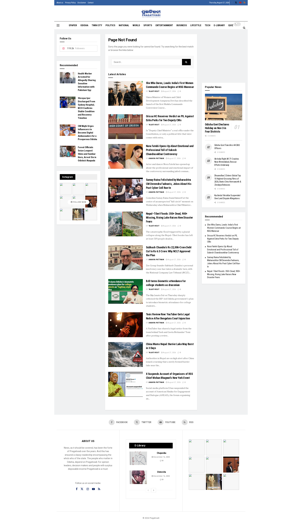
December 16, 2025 (161, 457)
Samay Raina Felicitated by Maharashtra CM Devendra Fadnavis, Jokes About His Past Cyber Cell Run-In (168, 183)
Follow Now (79, 202)
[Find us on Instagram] (88, 489)
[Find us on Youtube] (240, 2)
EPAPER (73, 25)
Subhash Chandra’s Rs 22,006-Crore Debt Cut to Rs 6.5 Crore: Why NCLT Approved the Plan (168, 251)
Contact (90, 3)
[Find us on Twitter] (236, 2)
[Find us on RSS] (244, 2)
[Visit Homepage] (151, 13)
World (136, 25)
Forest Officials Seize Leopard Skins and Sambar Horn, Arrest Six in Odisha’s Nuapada (87, 154)
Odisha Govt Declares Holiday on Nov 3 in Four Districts (217, 128)
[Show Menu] (58, 25)
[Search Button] (244, 27)
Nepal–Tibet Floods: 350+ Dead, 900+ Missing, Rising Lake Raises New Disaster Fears (169, 217)
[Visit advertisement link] (224, 56)
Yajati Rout (154, 91)
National (124, 25)
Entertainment (164, 25)
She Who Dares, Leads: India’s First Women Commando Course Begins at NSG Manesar (224, 227)
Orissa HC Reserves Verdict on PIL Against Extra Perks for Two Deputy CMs (223, 238)
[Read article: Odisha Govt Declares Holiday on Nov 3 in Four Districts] (223, 107)
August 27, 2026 (169, 91)
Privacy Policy (70, 3)
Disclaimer (82, 3)
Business (181, 25)
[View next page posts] (153, 490)
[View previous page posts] (148, 490)
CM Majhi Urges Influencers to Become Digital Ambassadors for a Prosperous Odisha (87, 133)
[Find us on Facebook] (232, 2)
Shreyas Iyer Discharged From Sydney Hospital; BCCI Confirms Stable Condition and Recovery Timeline (86, 108)
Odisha (84, 25)
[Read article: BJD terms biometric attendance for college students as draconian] (125, 291)
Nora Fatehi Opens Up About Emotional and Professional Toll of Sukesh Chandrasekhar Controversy (170, 150)
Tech (207, 25)
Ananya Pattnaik (156, 158)
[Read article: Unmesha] (138, 477)
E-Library (219, 25)
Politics (110, 25)
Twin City (97, 25)
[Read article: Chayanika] (138, 458)
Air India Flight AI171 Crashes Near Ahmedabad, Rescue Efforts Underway (226, 162)
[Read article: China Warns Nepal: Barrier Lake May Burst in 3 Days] (125, 354)
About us (60, 3)
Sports (147, 25)
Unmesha (161, 472)
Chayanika (161, 453)
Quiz (230, 25)
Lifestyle (195, 25)
